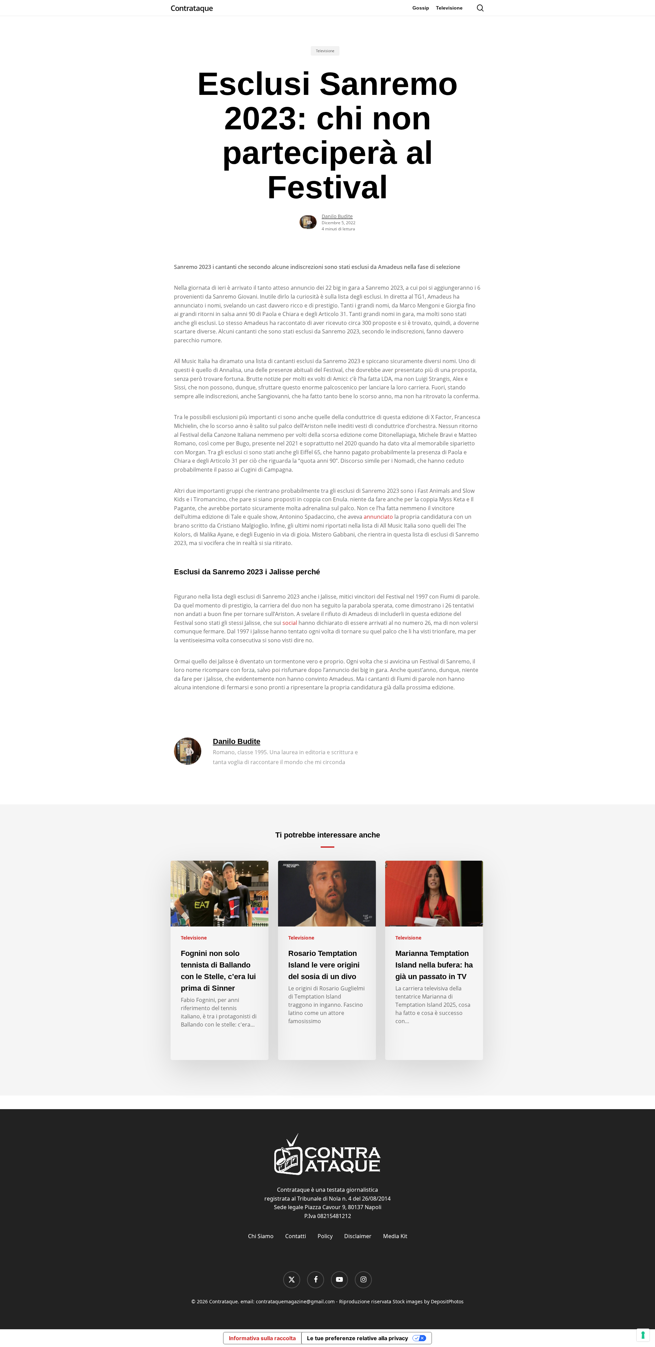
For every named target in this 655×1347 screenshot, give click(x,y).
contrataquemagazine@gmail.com (295, 1301)
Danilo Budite (337, 216)
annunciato (378, 516)
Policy (325, 1236)
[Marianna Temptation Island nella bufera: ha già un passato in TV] (434, 960)
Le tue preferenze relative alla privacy (357, 1338)
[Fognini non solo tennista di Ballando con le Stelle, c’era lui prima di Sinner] (219, 960)
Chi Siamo (261, 1236)
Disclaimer (358, 1236)
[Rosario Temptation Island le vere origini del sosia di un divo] (327, 960)
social (289, 623)
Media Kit (395, 1236)
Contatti (295, 1236)
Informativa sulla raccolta (262, 1338)
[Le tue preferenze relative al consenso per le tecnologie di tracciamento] (643, 1335)
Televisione (325, 50)
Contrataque (192, 8)
